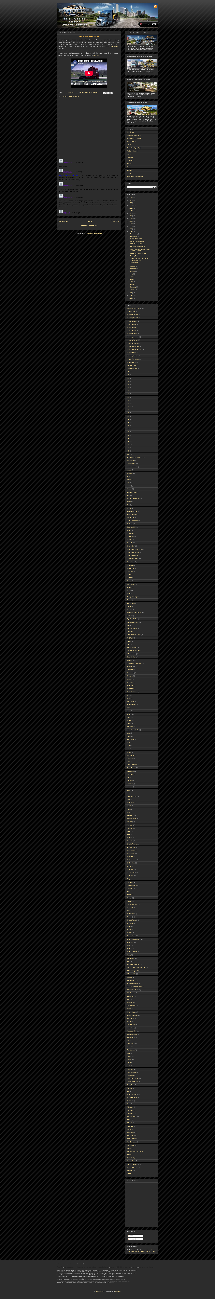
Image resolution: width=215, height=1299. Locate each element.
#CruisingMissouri (132, 340)
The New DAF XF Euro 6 (137, 246)
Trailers (129, 1059)
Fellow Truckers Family (134, 635)
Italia (128, 742)
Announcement (131, 467)
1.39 (128, 375)
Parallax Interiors (132, 885)
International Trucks (133, 730)
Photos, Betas (134, 256)
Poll (128, 891)
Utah (128, 1104)
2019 (130, 216)
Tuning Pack (130, 1085)
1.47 (128, 400)
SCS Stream (130, 996)
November (133, 236)
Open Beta (130, 876)
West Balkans (131, 1142)
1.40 (128, 378)
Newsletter (130, 857)
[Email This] (104, 93)
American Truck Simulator (134, 138)
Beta (128, 495)
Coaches (129, 540)
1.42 (128, 384)
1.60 (128, 444)
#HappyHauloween (133, 359)
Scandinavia (130, 958)
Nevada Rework (132, 844)
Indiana (129, 723)
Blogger (118, 1291)
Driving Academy (132, 597)
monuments (130, 828)
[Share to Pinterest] (112, 93)
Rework (129, 933)
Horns (128, 698)
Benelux (129, 489)
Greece (129, 679)
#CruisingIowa (131, 330)
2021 (130, 210)
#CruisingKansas (132, 333)
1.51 (128, 416)
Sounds (129, 1009)
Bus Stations (130, 517)
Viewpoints (130, 1113)
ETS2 (128, 609)
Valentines (130, 1107)
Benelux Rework (132, 492)
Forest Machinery (132, 647)
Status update (134, 263)
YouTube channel (132, 151)
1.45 (128, 394)
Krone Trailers (131, 768)
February (133, 287)
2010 (130, 298)
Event (128, 616)
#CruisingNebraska (133, 346)
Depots (129, 587)
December (133, 234)
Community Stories (132, 555)
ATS (128, 482)
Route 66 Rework (132, 952)
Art (127, 476)
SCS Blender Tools (136, 238)
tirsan (128, 1053)
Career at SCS (131, 527)
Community (130, 546)
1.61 (128, 448)
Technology (130, 1044)
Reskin (129, 926)
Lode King (130, 780)
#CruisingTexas (131, 352)
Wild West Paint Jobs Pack (135, 1151)
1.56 (128, 432)
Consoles (130, 571)
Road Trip (130, 942)
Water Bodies (131, 1135)
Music (128, 834)
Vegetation (130, 1110)
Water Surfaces (131, 1139)
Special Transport (132, 1015)
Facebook (130, 157)
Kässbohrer (130, 755)
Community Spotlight (133, 552)
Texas (128, 1047)
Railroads (130, 907)
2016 (130, 224)
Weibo (129, 167)
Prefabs (129, 895)
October (132, 266)
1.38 (128, 372)
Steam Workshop (132, 1034)
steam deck (130, 1028)
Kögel (128, 761)
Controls (129, 578)
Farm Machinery (132, 628)
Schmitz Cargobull (132, 971)
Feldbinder (130, 631)
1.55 (128, 429)
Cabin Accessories (132, 520)
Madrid (129, 809)
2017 (130, 221)
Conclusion (130, 568)
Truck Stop (130, 1069)
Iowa (128, 733)
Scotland (129, 977)
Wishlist (129, 1154)
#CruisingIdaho (131, 327)
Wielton (129, 1148)
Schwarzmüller (131, 974)
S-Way (129, 955)
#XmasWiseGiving (132, 368)
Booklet (129, 508)
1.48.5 (129, 406)
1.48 (128, 403)
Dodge (129, 593)
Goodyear (130, 676)
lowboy (129, 790)
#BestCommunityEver (133, 308)
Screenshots (130, 980)
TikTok (129, 173)
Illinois (129, 720)
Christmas (130, 536)
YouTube (129, 1174)
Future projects (131, 654)
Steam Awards (131, 1024)
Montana (129, 825)
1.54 (128, 425)
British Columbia (132, 514)
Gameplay (130, 660)
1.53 (128, 422)
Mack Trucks (130, 803)
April (131, 282)
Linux (128, 777)
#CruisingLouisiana (133, 337)
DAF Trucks (130, 584)
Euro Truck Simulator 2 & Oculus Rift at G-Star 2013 (140, 250)
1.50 (128, 413)
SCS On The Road (132, 990)
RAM (128, 910)
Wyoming (129, 1170)
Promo (129, 901)
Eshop (129, 606)
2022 (130, 208)
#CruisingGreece (132, 321)
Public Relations (73, 96)
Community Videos (132, 559)
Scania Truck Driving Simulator (136, 967)
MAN (128, 812)
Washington (130, 1132)
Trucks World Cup (132, 1082)
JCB (128, 749)
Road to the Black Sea (133, 939)
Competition (130, 562)
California (130, 524)
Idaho (128, 717)
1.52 (128, 419)
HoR (128, 695)
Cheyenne (130, 533)
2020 (130, 213)
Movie (65, 96)
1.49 (128, 410)
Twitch (129, 154)
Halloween (130, 682)
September (133, 269)
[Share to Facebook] (110, 93)
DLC (128, 590)
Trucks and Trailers (132, 1078)
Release (129, 917)
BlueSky (129, 164)
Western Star (131, 1145)
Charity (129, 530)
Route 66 (129, 948)
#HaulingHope (131, 362)
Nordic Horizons (132, 860)
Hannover (130, 685)
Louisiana (130, 787)
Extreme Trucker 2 (132, 622)
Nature (129, 837)
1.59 (128, 441)
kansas (129, 752)
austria (129, 486)
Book (128, 505)
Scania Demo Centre (133, 964)
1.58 (128, 438)
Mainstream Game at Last (89, 36)
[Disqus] (89, 128)
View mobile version (89, 226)
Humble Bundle (131, 704)
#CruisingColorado (132, 318)
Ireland (129, 736)
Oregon (129, 879)
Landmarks (130, 771)
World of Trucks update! (137, 241)
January (133, 289)
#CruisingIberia (131, 324)
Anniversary (130, 460)
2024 (130, 203)
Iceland (129, 714)
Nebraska (130, 841)
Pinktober (130, 888)
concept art (130, 565)
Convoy (129, 581)
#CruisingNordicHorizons (134, 349)
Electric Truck (131, 603)
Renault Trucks (131, 920)
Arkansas (129, 473)
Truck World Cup (132, 1072)
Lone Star (130, 784)
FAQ (128, 625)
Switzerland (130, 1037)
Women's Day (131, 1158)
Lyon (128, 800)
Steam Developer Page (134, 148)
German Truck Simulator (134, 663)
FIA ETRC (130, 638)
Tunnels (129, 1088)
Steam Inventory (132, 1031)
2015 (130, 226)
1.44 (128, 391)
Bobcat (129, 502)
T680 (128, 1040)
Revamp (129, 929)
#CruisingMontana (132, 343)
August (132, 271)
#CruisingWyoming (132, 356)
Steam (129, 1021)
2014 (130, 229)
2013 (130, 231)
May (131, 279)
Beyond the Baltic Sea (133, 498)
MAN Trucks (130, 815)
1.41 (128, 381)
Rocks (129, 945)
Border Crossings (132, 511)
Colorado (129, 543)
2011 (130, 295)
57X (128, 451)
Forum (129, 145)
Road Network (131, 936)
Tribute (129, 1063)
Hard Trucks (130, 689)
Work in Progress (132, 1164)
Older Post (115, 221)
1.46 (128, 397)
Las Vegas (130, 774)
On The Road (131, 872)
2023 (130, 205)
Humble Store (113, 46)
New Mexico (130, 853)
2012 (130, 293)
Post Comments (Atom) (94, 233)
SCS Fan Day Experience (134, 987)
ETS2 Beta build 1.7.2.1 (137, 244)
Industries (130, 727)
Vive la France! (131, 1116)
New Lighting (131, 850)
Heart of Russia (131, 692)
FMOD (129, 641)
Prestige (129, 898)
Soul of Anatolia (131, 1005)
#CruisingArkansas (132, 315)
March (132, 284)
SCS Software (131, 132)
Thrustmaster (131, 1050)
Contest (129, 574)
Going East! (130, 673)
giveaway (130, 670)
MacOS (129, 806)
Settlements (130, 1002)
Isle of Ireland (131, 739)
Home (89, 221)
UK (128, 1091)
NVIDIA (129, 866)
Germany (129, 666)
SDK (128, 999)
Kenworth (130, 758)
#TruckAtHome (131, 365)
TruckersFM (130, 1075)
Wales (129, 1129)
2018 (130, 218)
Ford (128, 644)
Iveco (128, 746)
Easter (129, 600)
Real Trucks (130, 914)
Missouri (129, 822)
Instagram (130, 160)
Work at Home (131, 1161)
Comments (132, 1239)
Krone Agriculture (132, 765)
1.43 (128, 387)
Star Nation (130, 1018)
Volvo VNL (130, 1126)
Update (129, 1101)
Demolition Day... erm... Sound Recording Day (139, 259)
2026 (130, 197)
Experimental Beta (132, 619)
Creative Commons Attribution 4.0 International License (141, 1250)
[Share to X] (108, 93)
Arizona (129, 470)
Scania (129, 961)
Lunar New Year (132, 796)
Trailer (129, 1056)
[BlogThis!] (106, 93)
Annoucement (131, 463)
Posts (131, 1236)
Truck (128, 1066)
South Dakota (131, 1012)
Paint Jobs (130, 882)
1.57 (128, 435)
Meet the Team (131, 818)
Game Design (131, 657)
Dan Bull (96, 55)
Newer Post (63, 221)
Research (130, 923)
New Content (131, 847)
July (131, 274)
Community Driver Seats (134, 549)
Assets (129, 479)
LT (127, 793)
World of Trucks (131, 141)
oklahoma (130, 869)
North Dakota (131, 863)
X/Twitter (129, 170)
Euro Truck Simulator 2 (134, 135)
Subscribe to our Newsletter (135, 176)
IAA (128, 708)
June (132, 276)
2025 (130, 200)
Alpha (128, 454)
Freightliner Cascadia (133, 650)
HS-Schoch (130, 701)
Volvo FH (129, 1123)
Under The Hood (132, 1094)
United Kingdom (132, 1097)
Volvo (128, 1120)
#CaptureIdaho (131, 311)
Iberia (128, 711)
